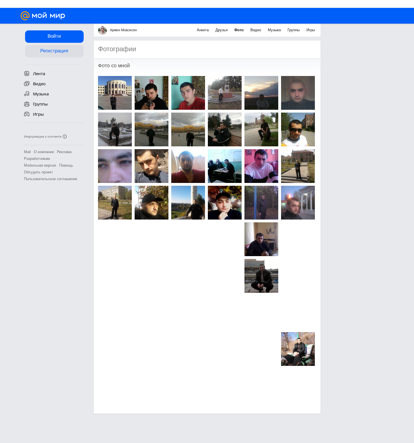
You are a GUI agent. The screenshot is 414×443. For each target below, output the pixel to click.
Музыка (275, 30)
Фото (239, 30)
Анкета (203, 30)
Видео (256, 30)
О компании (44, 152)
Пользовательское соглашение (50, 179)
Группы (294, 30)
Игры (310, 30)
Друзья (222, 30)
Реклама (64, 152)
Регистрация (54, 50)
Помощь (66, 165)
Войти (54, 36)
